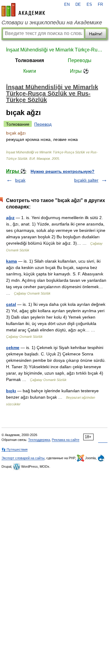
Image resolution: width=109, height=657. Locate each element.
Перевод (42, 124)
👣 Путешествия (15, 449)
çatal (11, 304)
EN (67, 4)
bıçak (20, 180)
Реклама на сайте (65, 440)
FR (100, 4)
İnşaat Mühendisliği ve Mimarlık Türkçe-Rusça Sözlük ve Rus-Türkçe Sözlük (54, 49)
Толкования (29, 60)
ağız (10, 217)
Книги (29, 71)
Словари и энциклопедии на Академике (52, 22)
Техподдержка (39, 440)
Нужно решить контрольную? (62, 171)
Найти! (95, 33)
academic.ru (23, 9)
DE (78, 4)
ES (89, 4)
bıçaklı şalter (86, 180)
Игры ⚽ (79, 71)
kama (11, 261)
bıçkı (11, 390)
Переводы (79, 60)
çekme (12, 347)
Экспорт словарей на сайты (23, 458)
